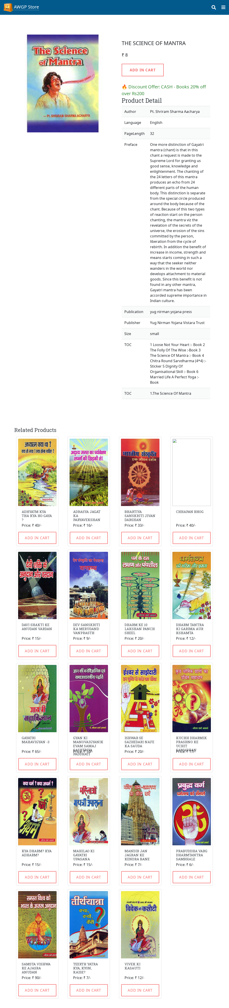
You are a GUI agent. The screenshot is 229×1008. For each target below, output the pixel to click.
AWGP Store (26, 7)
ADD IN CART (143, 70)
